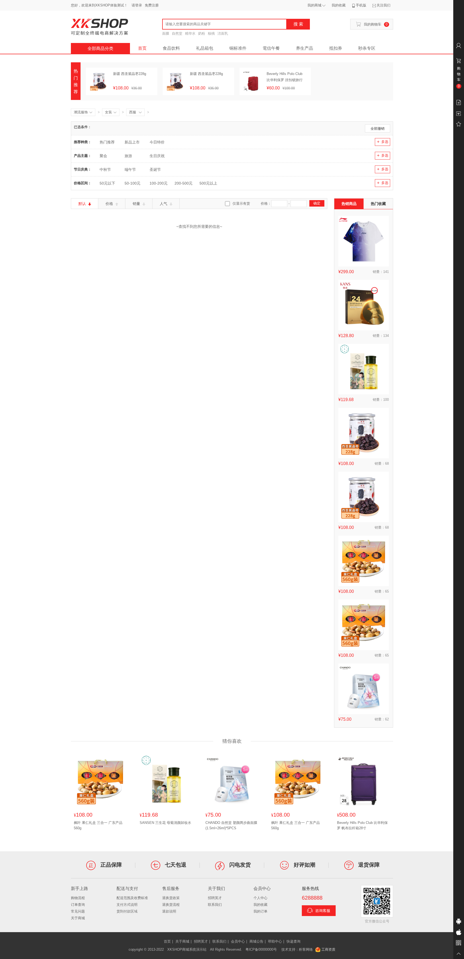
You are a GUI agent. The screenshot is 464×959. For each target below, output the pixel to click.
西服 (135, 112)
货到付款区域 (127, 911)
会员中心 (238, 941)
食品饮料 (171, 48)
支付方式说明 (127, 905)
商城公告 (256, 941)
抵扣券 (335, 48)
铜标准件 (238, 48)
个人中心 (260, 898)
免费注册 (152, 5)
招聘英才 (215, 898)
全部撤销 (378, 129)
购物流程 (78, 898)
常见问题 (78, 911)
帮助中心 (275, 941)
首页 (142, 48)
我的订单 (260, 911)
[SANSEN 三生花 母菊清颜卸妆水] (363, 369)
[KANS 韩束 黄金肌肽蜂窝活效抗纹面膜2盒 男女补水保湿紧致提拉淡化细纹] (363, 305)
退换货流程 (171, 905)
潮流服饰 (83, 112)
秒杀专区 (366, 48)
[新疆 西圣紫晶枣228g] (363, 433)
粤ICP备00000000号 (261, 949)
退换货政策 (171, 898)
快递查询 (293, 941)
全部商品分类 (100, 48)
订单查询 (78, 905)
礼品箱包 (204, 48)
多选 (384, 142)
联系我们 (215, 905)
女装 (111, 112)
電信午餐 (271, 48)
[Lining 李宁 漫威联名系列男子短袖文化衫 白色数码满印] (363, 241)
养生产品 (304, 48)
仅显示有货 (241, 203)
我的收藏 (260, 905)
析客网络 (306, 949)
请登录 (137, 5)
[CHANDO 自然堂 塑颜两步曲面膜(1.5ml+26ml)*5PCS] (363, 689)
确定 (316, 203)
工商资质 (328, 949)
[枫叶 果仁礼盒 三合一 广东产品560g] (363, 561)
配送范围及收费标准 (132, 898)
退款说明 (169, 911)
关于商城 (78, 918)
